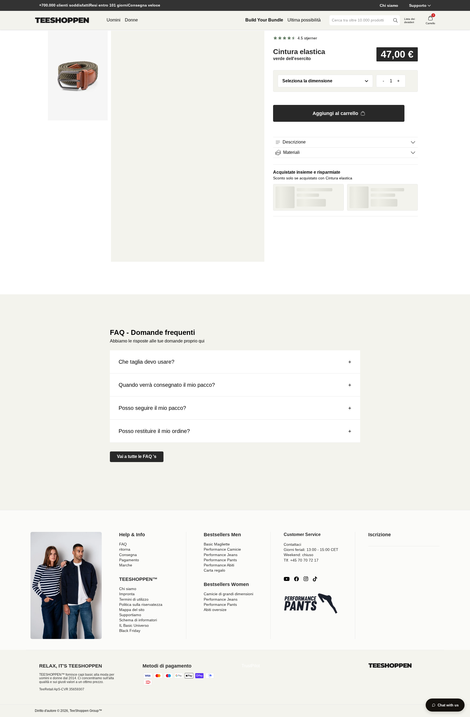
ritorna (124, 549)
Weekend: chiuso (298, 555)
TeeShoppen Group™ (86, 711)
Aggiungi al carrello (335, 113)
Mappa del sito (131, 609)
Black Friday (129, 630)
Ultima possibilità (304, 20)
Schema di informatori (138, 620)
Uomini (113, 20)
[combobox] (360, 20)
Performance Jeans (220, 555)
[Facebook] (296, 578)
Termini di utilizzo (134, 599)
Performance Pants (220, 560)
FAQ (123, 544)
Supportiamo (130, 615)
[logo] (62, 20)
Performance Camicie (222, 549)
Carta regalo (214, 570)
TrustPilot (251, 665)
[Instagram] (305, 578)
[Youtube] (287, 579)
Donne (131, 20)
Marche (125, 565)
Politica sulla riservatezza (140, 604)
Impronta (127, 594)
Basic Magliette (217, 544)
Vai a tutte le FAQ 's (136, 456)
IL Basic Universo (134, 625)
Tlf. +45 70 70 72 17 (301, 560)
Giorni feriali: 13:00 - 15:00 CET (311, 549)
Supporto (417, 5)
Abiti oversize (215, 609)
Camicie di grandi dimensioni (228, 594)
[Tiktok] (315, 578)
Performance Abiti (219, 565)
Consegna (128, 555)
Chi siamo (389, 5)
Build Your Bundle (264, 20)
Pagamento (129, 560)
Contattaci (292, 544)
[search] (395, 20)
